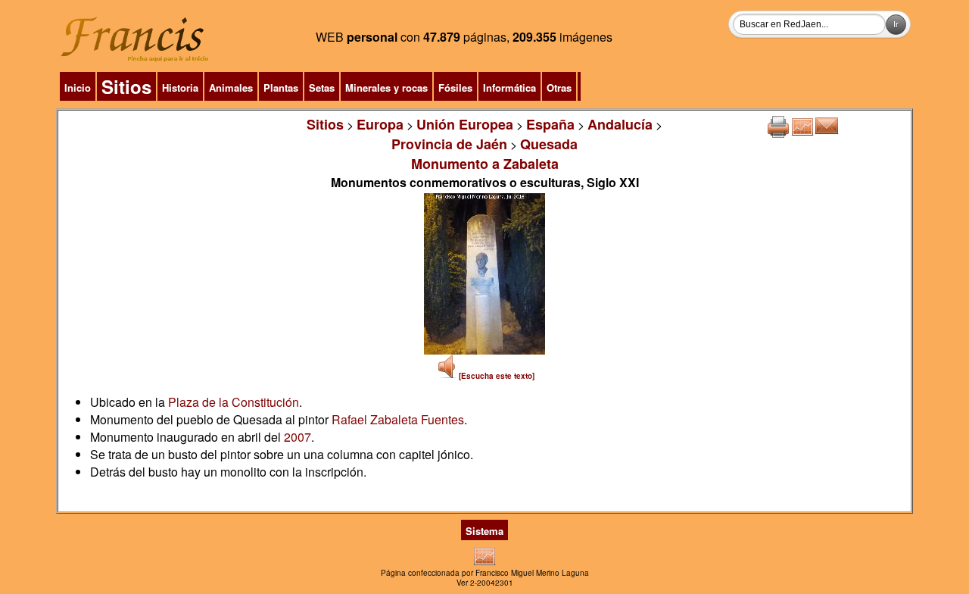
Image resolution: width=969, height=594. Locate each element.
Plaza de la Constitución (233, 402)
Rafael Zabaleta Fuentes (398, 419)
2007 (297, 437)
